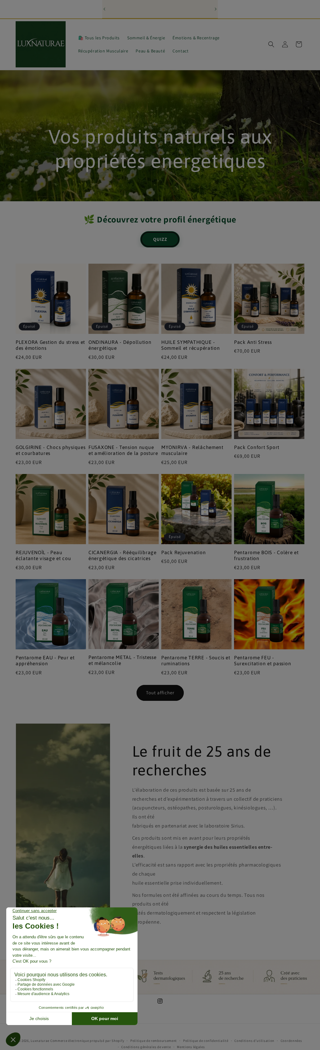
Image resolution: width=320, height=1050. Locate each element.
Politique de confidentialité (205, 1040)
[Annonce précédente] (104, 9)
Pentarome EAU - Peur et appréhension (45, 660)
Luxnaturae (40, 1040)
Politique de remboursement (153, 1040)
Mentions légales (191, 1047)
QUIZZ (160, 239)
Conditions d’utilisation (254, 1040)
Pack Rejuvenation (183, 552)
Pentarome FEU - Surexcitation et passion (262, 660)
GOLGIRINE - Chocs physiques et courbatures (50, 450)
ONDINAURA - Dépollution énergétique (120, 345)
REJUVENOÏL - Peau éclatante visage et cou (43, 555)
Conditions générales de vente (146, 1047)
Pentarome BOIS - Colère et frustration (266, 555)
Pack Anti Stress (253, 342)
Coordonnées (291, 1040)
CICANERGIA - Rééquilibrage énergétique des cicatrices (122, 555)
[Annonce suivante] (215, 9)
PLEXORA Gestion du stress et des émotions (50, 345)
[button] (271, 44)
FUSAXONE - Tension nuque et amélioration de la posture (123, 450)
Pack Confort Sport (256, 447)
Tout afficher (160, 693)
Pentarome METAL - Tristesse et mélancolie (122, 660)
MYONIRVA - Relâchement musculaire (192, 450)
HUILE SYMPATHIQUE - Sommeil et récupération (190, 345)
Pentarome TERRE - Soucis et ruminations (195, 660)
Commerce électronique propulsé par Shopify (87, 1040)
